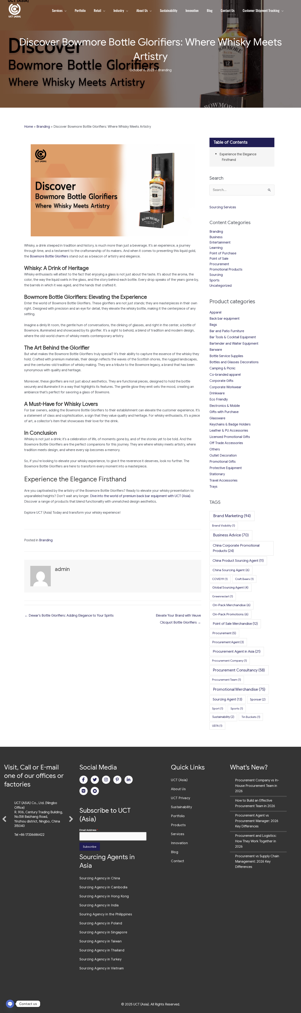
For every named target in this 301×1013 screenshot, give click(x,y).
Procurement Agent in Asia (236, 651)
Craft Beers (244, 579)
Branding (165, 70)
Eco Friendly (218, 399)
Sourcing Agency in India (99, 905)
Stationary (217, 474)
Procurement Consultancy (239, 670)
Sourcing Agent (227, 699)
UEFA (217, 726)
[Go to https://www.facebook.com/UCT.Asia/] (83, 780)
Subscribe (89, 846)
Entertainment (220, 242)
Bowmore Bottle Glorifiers (48, 256)
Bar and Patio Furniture (226, 331)
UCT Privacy (180, 798)
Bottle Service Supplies (226, 356)
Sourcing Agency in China (99, 878)
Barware (215, 350)
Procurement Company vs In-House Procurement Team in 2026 (257, 785)
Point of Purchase (222, 253)
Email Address (88, 829)
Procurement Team (226, 679)
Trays (213, 487)
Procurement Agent (228, 642)
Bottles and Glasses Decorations (234, 362)
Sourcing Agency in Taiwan (100, 941)
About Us (178, 789)
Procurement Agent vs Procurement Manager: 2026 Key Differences (256, 820)
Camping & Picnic (222, 368)
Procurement (219, 264)
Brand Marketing (232, 515)
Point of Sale (218, 259)
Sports (214, 280)
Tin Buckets (251, 717)
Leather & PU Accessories (228, 431)
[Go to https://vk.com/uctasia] (83, 791)
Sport (217, 708)
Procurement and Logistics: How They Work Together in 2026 (255, 841)
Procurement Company (229, 660)
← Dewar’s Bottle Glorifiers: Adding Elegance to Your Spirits (69, 616)
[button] (4, 819)
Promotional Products (225, 269)
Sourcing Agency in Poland (100, 923)
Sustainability (223, 717)
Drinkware (217, 393)
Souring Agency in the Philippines (105, 914)
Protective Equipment (225, 468)
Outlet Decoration (223, 455)
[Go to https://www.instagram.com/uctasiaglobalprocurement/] (106, 780)
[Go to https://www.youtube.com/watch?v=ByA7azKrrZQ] (95, 791)
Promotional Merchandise (239, 689)
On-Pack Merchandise (231, 605)
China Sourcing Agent (231, 570)
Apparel (215, 312)
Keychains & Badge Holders (230, 424)
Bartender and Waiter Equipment (233, 344)
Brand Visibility (223, 525)
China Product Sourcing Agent (238, 560)
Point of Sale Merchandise (235, 624)
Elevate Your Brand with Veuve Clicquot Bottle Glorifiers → (178, 617)
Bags (213, 325)
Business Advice (231, 535)
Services (177, 834)
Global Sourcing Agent (230, 587)
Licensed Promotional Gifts (229, 437)
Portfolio (178, 816)
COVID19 (220, 579)
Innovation (179, 843)
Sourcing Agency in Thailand (101, 950)
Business (216, 237)
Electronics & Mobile (224, 406)
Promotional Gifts (222, 462)
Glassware (217, 418)
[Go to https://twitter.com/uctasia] (95, 780)
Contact (177, 861)
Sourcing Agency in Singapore (103, 932)
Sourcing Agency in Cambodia (103, 887)
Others (214, 449)
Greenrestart (222, 596)
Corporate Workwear (225, 387)
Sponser (258, 699)
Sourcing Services (222, 207)
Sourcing (216, 275)
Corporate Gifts (221, 381)
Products (178, 825)
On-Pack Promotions (230, 614)
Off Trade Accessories (226, 443)
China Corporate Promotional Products (236, 548)
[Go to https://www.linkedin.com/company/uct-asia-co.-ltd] (128, 780)
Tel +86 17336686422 (29, 835)
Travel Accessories (223, 480)
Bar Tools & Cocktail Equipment (232, 337)
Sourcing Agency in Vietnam (101, 968)
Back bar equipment (224, 319)
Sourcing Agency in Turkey (100, 959)
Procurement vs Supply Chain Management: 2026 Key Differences (257, 861)
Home (28, 127)
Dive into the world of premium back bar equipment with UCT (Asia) (140, 496)
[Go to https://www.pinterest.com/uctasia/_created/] (117, 780)
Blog (174, 852)
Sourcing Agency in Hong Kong (104, 896)
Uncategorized (220, 286)
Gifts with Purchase (224, 412)
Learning (216, 248)
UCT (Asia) (179, 780)
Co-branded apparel (225, 375)
